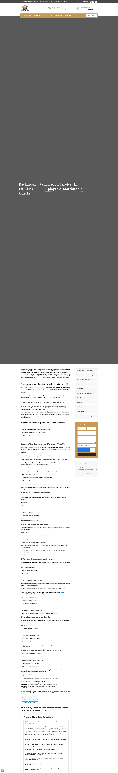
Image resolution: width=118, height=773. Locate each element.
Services (28, 15)
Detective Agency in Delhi (28, 702)
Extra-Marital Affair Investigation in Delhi (86, 416)
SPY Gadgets (80, 407)
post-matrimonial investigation (38, 594)
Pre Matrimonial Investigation (85, 370)
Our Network (37, 15)
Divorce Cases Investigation (84, 379)
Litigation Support (81, 384)
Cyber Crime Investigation (84, 397)
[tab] (46, 722)
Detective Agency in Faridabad (30, 701)
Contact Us (68, 15)
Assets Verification (82, 411)
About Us (45, 15)
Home (23, 15)
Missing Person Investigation (84, 393)
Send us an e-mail (56, 7)
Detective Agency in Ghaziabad (30, 699)
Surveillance (80, 388)
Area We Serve (58, 15)
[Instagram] (93, 2)
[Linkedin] (96, 2)
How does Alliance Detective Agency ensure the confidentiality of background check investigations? (43, 753)
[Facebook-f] (91, 2)
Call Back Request (85, 7)
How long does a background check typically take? (40, 749)
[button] (91, 15)
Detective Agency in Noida (29, 696)
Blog (51, 15)
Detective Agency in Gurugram (30, 697)
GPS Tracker (80, 402)
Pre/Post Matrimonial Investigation (86, 375)
